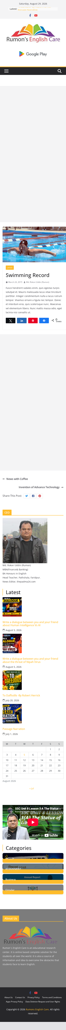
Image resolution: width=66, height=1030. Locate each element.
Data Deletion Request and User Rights (42, 1001)
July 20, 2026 (12, 700)
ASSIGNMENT (13, 868)
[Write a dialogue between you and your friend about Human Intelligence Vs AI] (33, 607)
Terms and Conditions (52, 997)
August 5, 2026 (13, 630)
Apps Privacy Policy (14, 1001)
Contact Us (20, 997)
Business (10, 879)
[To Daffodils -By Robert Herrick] (33, 680)
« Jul (31, 788)
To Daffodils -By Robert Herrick (34, 8)
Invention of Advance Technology (39, 487)
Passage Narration (14, 729)
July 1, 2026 (12, 734)
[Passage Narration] (33, 713)
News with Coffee (17, 479)
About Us (8, 997)
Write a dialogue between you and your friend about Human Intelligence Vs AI (30, 624)
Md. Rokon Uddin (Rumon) (37, 282)
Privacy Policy (34, 997)
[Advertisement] (33, 119)
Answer (9, 858)
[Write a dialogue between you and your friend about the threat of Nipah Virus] (33, 643)
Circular (9, 889)
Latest (9, 267)
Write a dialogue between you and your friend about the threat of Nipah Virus (30, 660)
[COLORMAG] (30, 926)
